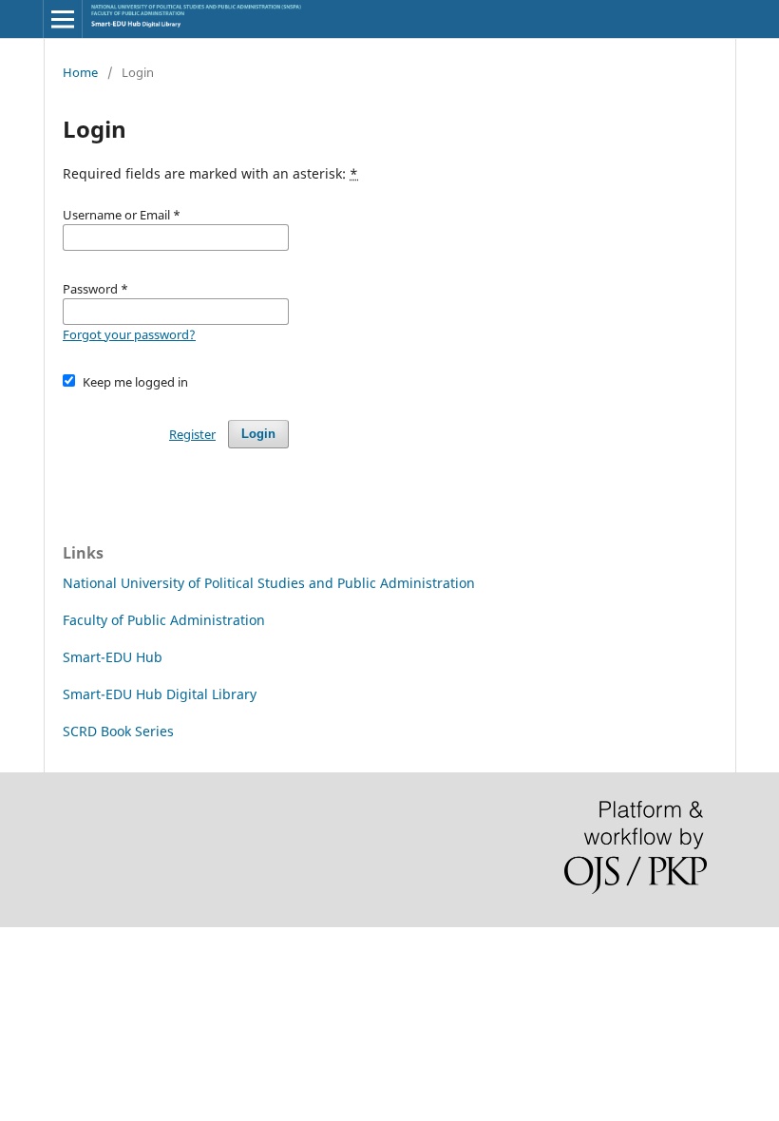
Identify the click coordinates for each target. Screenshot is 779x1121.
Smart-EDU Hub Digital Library (159, 694)
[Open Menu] (63, 19)
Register (192, 434)
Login (258, 434)
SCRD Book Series (118, 731)
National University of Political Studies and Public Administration (269, 583)
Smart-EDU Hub (112, 657)
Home (80, 72)
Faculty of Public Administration (164, 620)
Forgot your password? (129, 334)
